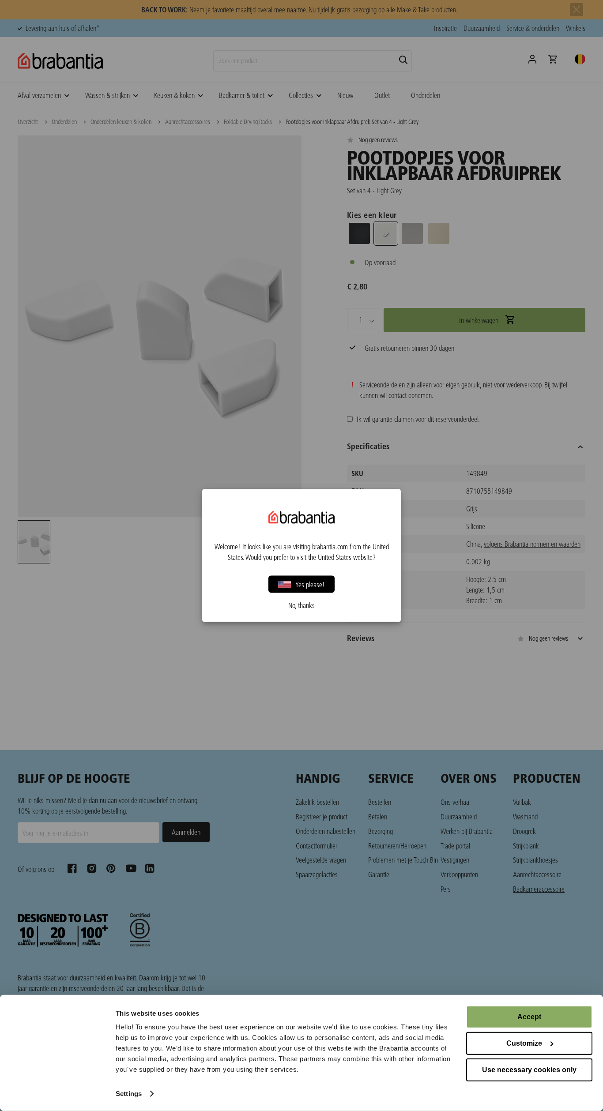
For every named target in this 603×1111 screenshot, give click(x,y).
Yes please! (310, 584)
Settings (129, 1093)
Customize (524, 1043)
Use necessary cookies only (529, 1069)
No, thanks (301, 605)
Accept (529, 1017)
